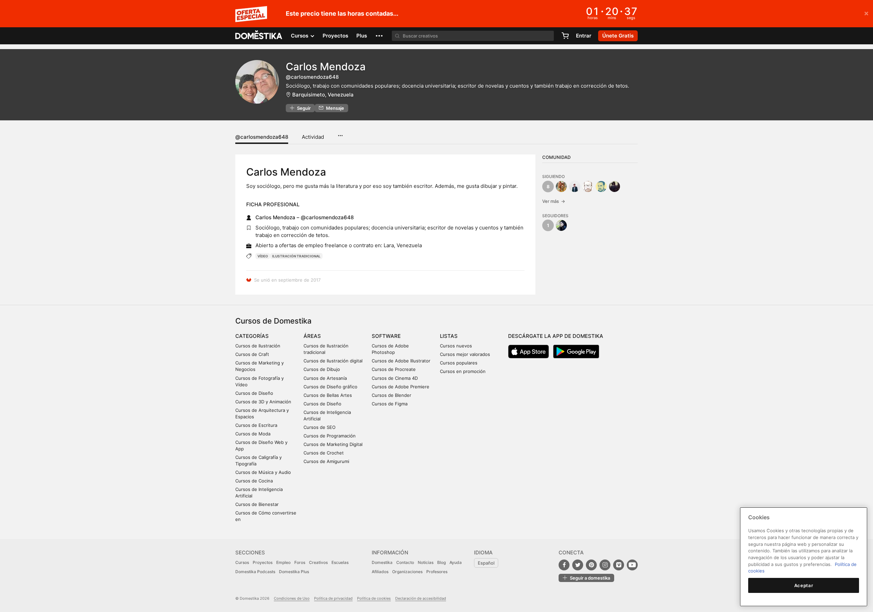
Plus (361, 35)
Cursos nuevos (456, 345)
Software (386, 336)
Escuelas (340, 562)
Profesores (436, 571)
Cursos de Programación (330, 435)
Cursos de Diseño (254, 393)
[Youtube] (632, 564)
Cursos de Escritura (256, 425)
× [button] (866, 13)
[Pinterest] (591, 564)
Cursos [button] (300, 35)
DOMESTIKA (259, 35)
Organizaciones (407, 571)
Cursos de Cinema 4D (395, 378)
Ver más (553, 201)
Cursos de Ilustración (257, 345)
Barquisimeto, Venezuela (323, 94)
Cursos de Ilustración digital (333, 360)
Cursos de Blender (391, 395)
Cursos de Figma (390, 403)
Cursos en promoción (463, 371)
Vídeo (262, 256)
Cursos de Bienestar (257, 504)
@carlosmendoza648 (261, 137)
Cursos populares (458, 362)
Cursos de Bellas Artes (328, 395)
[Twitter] (577, 564)
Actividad (313, 137)
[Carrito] (565, 35)
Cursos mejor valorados (465, 354)
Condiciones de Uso (292, 598)
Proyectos (335, 35)
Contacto (405, 562)
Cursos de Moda (252, 433)
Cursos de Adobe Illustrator (401, 360)
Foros (299, 562)
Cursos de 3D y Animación (263, 401)
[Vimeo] (618, 564)
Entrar (583, 35)
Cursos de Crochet (324, 453)
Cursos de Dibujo (322, 369)
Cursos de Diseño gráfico (330, 386)
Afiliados (380, 571)
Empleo (283, 562)
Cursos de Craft (252, 354)
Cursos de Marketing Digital (333, 444)
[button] (379, 35)
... (340, 133)
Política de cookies (374, 598)
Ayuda (455, 562)
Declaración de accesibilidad (420, 598)
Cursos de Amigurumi (326, 461)
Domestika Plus (294, 571)
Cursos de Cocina (254, 480)
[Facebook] (564, 564)
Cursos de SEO (320, 427)
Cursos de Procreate (394, 369)
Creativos (318, 562)
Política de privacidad (333, 598)
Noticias (425, 562)
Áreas (312, 336)
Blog (441, 562)
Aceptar (803, 585)
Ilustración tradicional (296, 256)
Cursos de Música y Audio (263, 472)
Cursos (242, 562)
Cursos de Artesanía (325, 378)
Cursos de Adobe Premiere (400, 386)
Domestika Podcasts (255, 571)
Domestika (382, 562)
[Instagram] (605, 564)
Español (486, 563)
